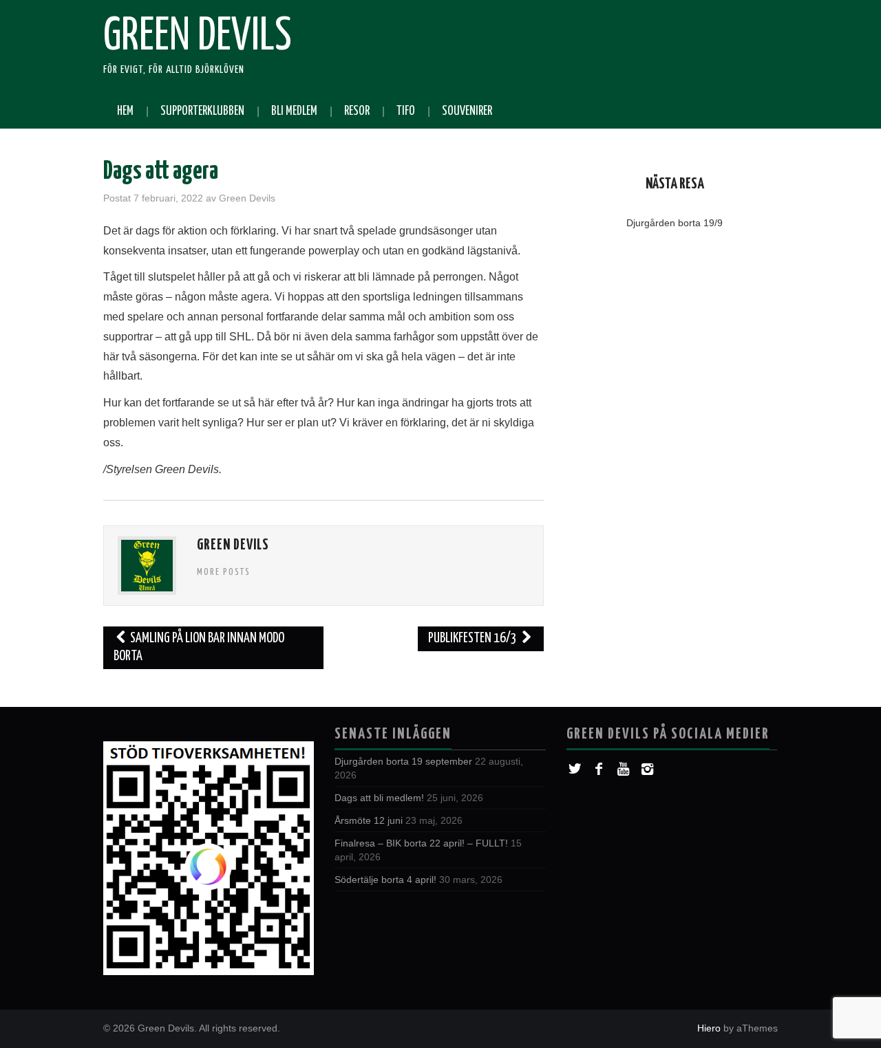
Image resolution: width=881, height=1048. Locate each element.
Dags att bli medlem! (379, 797)
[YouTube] (623, 769)
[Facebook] (599, 769)
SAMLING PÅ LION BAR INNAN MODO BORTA (199, 647)
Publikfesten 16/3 (473, 638)
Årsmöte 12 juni (369, 820)
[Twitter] (575, 769)
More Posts (224, 572)
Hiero (709, 1028)
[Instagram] (647, 769)
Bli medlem (294, 111)
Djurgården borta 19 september (403, 761)
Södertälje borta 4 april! (385, 879)
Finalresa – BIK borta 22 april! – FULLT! (421, 843)
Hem (125, 111)
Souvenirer (467, 111)
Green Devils (197, 37)
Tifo (405, 111)
